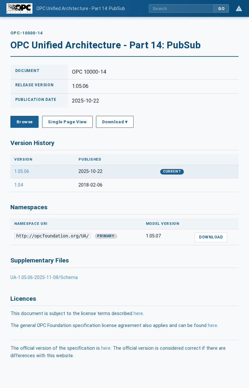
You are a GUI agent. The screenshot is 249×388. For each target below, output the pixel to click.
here (138, 313)
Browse (25, 121)
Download (211, 237)
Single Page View (67, 121)
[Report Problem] (239, 8)
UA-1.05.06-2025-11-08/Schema (44, 277)
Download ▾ (114, 121)
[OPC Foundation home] (19, 8)
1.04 (18, 185)
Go (221, 8)
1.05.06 (21, 171)
